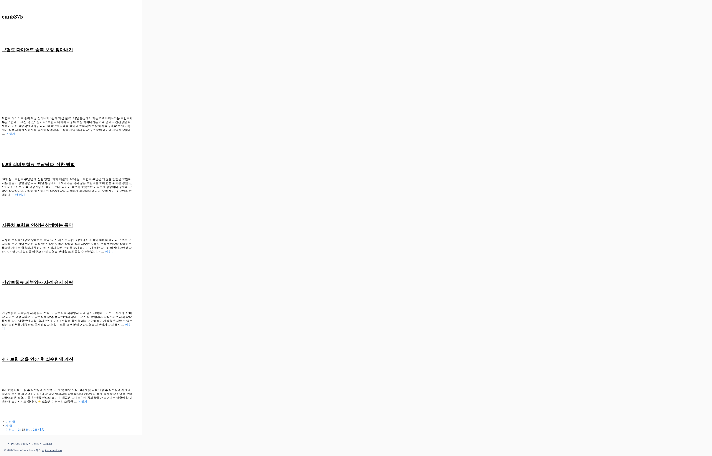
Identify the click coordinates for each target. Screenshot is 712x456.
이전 (6, 429)
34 (19, 429)
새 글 (9, 425)
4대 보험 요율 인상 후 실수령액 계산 (37, 359)
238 (35, 429)
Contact (47, 443)
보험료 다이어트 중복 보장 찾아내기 (37, 49)
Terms (35, 443)
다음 (43, 429)
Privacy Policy (19, 443)
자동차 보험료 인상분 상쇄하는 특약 (37, 225)
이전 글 (10, 421)
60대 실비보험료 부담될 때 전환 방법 (38, 164)
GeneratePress (53, 450)
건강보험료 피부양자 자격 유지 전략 (37, 282)
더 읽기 (10, 133)
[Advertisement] (67, 82)
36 (27, 429)
